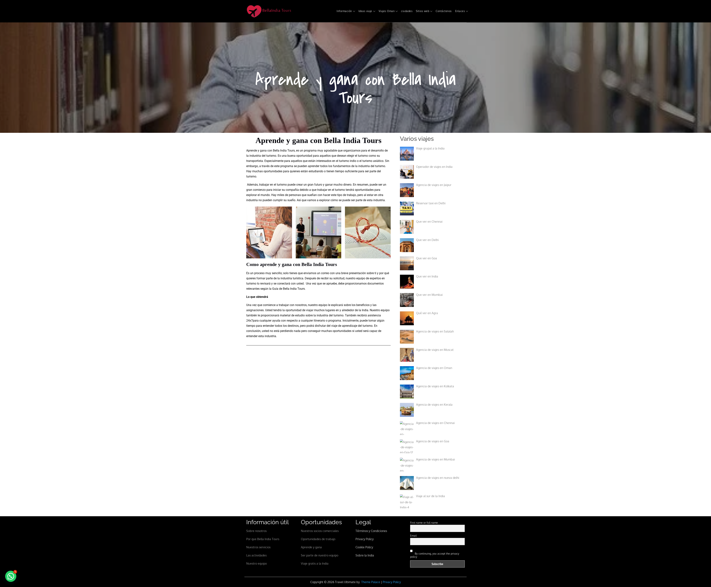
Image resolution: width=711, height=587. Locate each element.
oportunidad (304, 155)
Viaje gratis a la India (314, 563)
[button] (10, 576)
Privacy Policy (392, 582)
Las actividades (256, 555)
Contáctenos (444, 11)
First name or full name (424, 522)
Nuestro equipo (256, 563)
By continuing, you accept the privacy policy (434, 555)
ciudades (407, 11)
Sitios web (422, 11)
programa (310, 150)
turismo (344, 161)
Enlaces (460, 11)
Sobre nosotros (256, 531)
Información (344, 11)
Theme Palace (370, 582)
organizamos (351, 150)
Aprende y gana (311, 547)
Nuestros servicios (258, 547)
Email (413, 535)
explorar (324, 200)
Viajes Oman (387, 11)
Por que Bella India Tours (262, 539)
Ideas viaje (365, 11)
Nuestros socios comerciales (320, 531)
